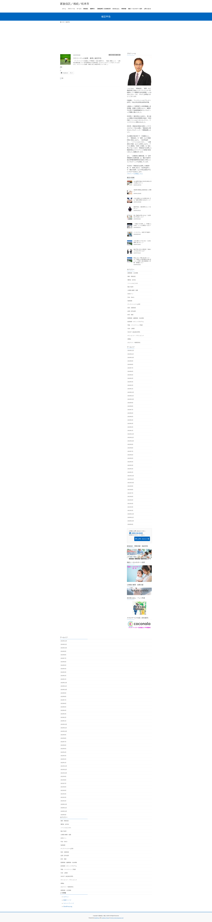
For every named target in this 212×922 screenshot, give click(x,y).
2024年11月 (131, 354)
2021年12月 (131, 475)
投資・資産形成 (132, 307)
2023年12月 (131, 392)
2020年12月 (131, 514)
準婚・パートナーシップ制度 (135, 325)
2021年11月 (131, 479)
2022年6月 (130, 454)
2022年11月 (131, 437)
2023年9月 (130, 402)
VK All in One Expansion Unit (116, 918)
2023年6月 (130, 413)
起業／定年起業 (132, 311)
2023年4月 (130, 420)
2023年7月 (130, 409)
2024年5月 (130, 375)
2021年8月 (130, 489)
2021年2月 (130, 510)
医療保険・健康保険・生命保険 (136, 318)
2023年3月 (130, 423)
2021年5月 (130, 500)
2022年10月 (131, 441)
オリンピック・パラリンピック (136, 335)
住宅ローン (130, 293)
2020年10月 (131, 521)
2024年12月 (131, 350)
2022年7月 (130, 451)
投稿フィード (67, 900)
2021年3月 (130, 507)
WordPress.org (67, 906)
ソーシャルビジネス (133, 283)
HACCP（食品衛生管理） (134, 332)
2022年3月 (130, 465)
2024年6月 (130, 371)
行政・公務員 (131, 328)
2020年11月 (131, 517)
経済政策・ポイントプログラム (136, 321)
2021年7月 (130, 493)
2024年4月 (130, 378)
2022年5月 (130, 458)
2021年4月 (130, 503)
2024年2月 (130, 385)
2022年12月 (131, 434)
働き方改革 (130, 286)
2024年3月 (130, 381)
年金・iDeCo (131, 297)
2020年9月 (130, 524)
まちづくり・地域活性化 (134, 342)
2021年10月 (131, 482)
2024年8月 (130, 364)
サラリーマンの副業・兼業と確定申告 (87, 58)
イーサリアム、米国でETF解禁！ (142, 232)
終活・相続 (130, 314)
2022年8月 (130, 448)
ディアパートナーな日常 (134, 304)
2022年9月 (130, 444)
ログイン (66, 896)
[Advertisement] (106, 35)
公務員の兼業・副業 (114, 55)
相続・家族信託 (132, 276)
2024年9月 (130, 361)
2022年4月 (130, 461)
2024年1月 (130, 388)
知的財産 (130, 300)
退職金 (129, 339)
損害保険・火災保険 (133, 273)
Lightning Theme (105, 918)
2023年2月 (130, 427)
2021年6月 (130, 496)
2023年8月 (130, 406)
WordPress (96, 918)
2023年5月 (130, 416)
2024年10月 (131, 357)
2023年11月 (131, 395)
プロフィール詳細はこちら (135, 173)
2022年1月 (130, 472)
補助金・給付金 (132, 280)
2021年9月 (130, 486)
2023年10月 (131, 399)
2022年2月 (130, 468)
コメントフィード (68, 903)
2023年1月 (130, 430)
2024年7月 (130, 368)
